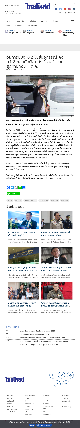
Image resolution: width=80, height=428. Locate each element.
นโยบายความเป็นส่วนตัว (44, 425)
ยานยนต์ (45, 403)
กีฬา (26, 401)
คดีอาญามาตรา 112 (30, 200)
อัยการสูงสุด (64, 200)
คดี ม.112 (18, 200)
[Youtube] (65, 9)
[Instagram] (69, 9)
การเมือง (8, 21)
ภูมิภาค (27, 412)
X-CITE (45, 401)
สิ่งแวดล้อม (28, 415)
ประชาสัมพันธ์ (29, 409)
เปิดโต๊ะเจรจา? (49, 33)
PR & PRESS (66, 396)
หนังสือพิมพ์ (19, 26)
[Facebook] (56, 9)
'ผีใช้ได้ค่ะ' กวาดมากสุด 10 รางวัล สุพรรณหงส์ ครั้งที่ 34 (39, 344)
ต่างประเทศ (56, 21)
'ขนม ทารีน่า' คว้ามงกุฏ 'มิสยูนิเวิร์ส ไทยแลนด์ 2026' (37, 331)
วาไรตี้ (27, 398)
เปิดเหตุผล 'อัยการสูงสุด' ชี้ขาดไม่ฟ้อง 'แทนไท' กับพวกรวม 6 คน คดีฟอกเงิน (22, 270)
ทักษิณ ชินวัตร (44, 200)
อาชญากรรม (47, 398)
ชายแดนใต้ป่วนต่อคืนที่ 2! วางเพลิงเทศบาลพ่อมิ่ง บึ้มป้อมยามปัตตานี (43, 338)
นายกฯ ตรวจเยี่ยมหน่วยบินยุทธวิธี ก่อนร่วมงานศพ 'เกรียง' (55, 234)
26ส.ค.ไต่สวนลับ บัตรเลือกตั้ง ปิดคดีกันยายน (35, 334)
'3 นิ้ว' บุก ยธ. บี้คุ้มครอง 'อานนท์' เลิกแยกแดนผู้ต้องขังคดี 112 (22, 304)
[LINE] (66, 384)
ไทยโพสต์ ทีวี (32, 26)
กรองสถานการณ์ (30, 396)
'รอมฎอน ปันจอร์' (15, 33)
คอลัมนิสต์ (32, 21)
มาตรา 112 (54, 200)
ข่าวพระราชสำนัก (12, 409)
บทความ (9, 404)
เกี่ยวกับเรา (65, 398)
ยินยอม (32, 425)
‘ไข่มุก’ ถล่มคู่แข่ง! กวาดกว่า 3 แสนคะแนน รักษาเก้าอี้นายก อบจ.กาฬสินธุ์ (44, 341)
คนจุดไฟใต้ (30, 33)
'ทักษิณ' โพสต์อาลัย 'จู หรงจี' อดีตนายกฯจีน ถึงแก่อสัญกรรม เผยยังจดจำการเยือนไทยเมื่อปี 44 (56, 270)
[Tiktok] (74, 9)
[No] (78, 424)
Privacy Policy (66, 407)
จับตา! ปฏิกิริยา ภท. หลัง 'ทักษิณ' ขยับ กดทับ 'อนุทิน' (21, 234)
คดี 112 (10, 200)
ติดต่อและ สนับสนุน (67, 401)
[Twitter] (60, 9)
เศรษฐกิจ (44, 21)
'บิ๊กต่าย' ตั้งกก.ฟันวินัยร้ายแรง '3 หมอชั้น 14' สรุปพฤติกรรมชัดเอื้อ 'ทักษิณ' (55, 305)
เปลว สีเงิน (20, 21)
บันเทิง (7, 26)
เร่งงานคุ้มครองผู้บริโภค (68, 34)
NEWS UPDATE (12, 327)
